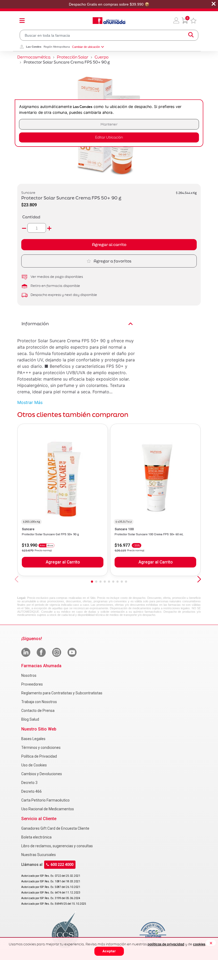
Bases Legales (33, 739)
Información (35, 323)
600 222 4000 (62, 864)
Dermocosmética (34, 57)
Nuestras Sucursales (38, 855)
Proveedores (32, 684)
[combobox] (109, 35)
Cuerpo (101, 57)
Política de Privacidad (39, 756)
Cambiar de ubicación (86, 46)
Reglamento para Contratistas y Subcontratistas (61, 693)
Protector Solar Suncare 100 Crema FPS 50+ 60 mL (149, 534)
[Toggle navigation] (22, 20)
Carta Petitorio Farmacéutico (45, 800)
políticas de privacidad (166, 944)
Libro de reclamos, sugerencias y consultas (57, 846)
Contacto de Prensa (37, 710)
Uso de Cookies (34, 765)
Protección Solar (72, 57)
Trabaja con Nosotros (39, 702)
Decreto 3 (29, 782)
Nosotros (28, 675)
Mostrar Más (30, 402)
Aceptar (109, 951)
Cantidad (31, 216)
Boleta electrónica (36, 837)
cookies (199, 944)
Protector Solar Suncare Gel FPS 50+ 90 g (50, 534)
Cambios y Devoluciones (41, 774)
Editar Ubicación (109, 137)
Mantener (109, 124)
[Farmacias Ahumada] (109, 20)
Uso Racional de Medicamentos (47, 809)
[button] (176, 20)
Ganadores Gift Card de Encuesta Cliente (55, 828)
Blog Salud (30, 719)
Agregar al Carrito (63, 562)
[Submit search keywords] (191, 35)
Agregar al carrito (109, 244)
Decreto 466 (31, 791)
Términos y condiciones (41, 747)
